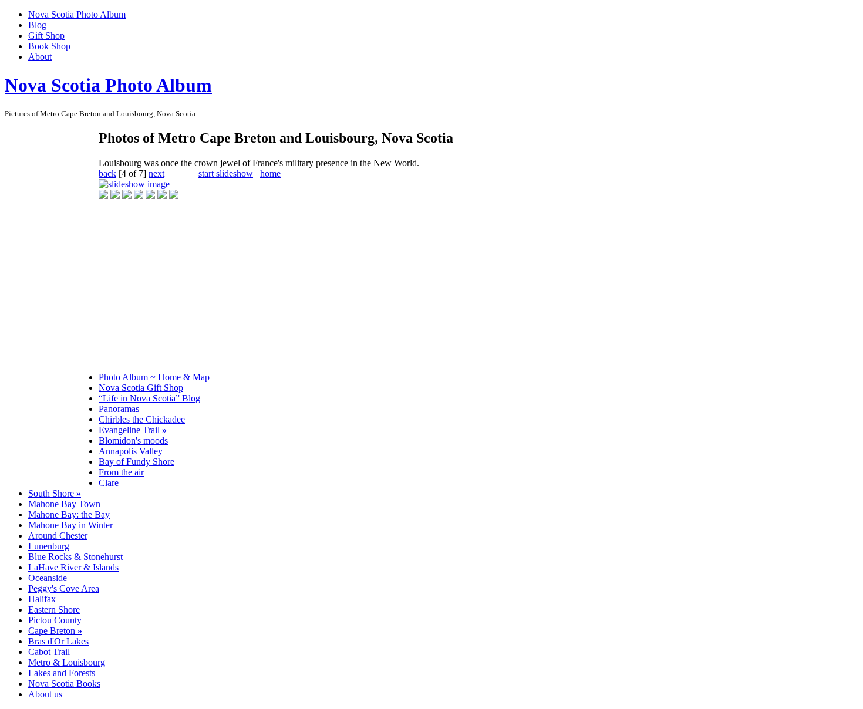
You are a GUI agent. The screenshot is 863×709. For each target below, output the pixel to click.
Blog (37, 25)
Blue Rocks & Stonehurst (75, 557)
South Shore (54, 493)
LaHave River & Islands (73, 567)
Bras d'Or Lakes (58, 641)
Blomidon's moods (133, 440)
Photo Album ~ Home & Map (154, 377)
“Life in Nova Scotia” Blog (149, 398)
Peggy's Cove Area (63, 588)
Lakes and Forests (61, 673)
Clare (109, 483)
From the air (121, 472)
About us (45, 694)
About (40, 57)
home (270, 173)
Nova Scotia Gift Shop (141, 388)
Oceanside (47, 578)
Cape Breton (55, 631)
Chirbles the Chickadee (142, 419)
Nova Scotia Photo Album (77, 14)
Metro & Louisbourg (66, 662)
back (107, 173)
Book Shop (49, 46)
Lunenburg (48, 546)
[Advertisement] (52, 305)
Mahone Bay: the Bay (69, 514)
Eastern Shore (54, 610)
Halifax (42, 599)
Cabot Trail (49, 652)
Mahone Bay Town (64, 504)
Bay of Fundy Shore (136, 462)
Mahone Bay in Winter (70, 525)
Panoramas (119, 409)
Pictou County (55, 620)
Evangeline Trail (133, 430)
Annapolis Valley (131, 451)
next (156, 173)
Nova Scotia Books (64, 683)
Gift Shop (46, 35)
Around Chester (57, 536)
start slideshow (225, 173)
